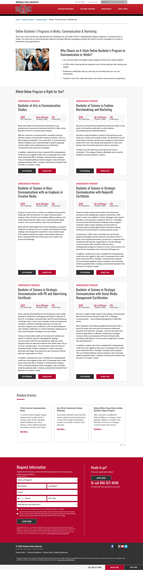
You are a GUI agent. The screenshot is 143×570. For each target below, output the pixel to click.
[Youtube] (122, 546)
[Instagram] (119, 546)
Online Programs (28, 19)
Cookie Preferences (61, 552)
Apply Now (122, 9)
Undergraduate (41, 19)
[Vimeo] (125, 546)
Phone (28, 498)
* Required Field (22, 476)
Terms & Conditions (34, 552)
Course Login (93, 2)
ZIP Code (52, 498)
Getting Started (87, 9)
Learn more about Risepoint (61, 533)
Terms (63, 515)
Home (18, 19)
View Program (27, 171)
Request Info (47, 171)
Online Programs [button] (66, 9)
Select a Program (25, 480)
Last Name (52, 486)
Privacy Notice (50, 533)
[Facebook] (112, 546)
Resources (106, 9)
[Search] (125, 2)
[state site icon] (23, 9)
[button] (125, 445)
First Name (22, 486)
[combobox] (47, 480)
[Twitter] (115, 546)
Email (20, 492)
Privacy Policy (20, 552)
